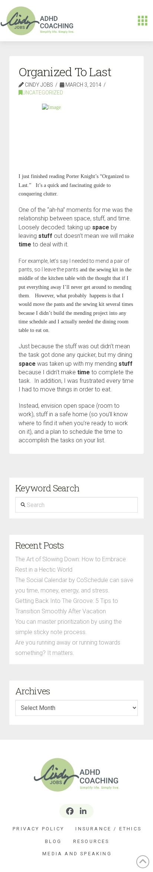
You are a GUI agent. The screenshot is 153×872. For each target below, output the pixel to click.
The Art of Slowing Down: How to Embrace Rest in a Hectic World (70, 564)
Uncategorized (42, 93)
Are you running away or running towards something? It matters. (67, 647)
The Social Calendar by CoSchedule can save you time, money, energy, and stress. (74, 585)
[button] (142, 20)
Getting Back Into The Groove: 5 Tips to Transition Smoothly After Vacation (66, 606)
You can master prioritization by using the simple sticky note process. (68, 627)
